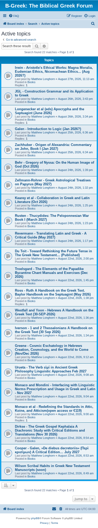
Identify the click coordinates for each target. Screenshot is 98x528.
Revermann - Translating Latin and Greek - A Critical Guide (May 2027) (51, 235)
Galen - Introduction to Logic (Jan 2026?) (48, 129)
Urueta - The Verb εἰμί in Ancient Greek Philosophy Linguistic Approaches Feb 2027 (51, 369)
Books (31, 82)
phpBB (35, 518)
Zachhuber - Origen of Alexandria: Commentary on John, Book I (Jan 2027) (53, 147)
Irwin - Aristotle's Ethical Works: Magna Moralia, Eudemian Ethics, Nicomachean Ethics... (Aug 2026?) (54, 71)
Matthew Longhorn (43, 79)
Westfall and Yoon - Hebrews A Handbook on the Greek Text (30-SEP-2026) (54, 312)
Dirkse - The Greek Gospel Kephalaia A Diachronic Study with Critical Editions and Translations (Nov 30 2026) (50, 430)
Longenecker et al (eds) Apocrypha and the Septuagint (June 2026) (49, 111)
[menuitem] (14, 16)
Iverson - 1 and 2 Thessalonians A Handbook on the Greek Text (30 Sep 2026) (54, 330)
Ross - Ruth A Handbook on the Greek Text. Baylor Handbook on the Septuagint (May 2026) (53, 292)
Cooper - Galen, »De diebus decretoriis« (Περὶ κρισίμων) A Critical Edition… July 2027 (52, 450)
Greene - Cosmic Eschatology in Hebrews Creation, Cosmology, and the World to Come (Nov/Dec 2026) (51, 349)
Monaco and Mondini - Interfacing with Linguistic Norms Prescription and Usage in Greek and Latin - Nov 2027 (55, 389)
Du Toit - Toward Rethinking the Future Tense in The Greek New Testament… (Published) (53, 253)
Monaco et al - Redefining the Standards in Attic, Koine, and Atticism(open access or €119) (54, 409)
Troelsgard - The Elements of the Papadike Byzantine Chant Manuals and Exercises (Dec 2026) (51, 273)
